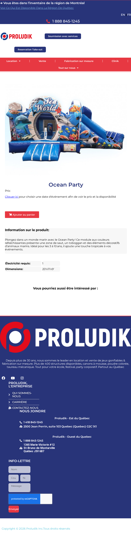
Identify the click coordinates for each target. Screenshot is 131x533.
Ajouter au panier (23, 214)
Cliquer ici (12, 196)
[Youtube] (12, 378)
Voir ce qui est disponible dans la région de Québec (37, 8)
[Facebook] (3, 378)
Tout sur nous (66, 67)
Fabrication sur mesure (78, 61)
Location (11, 61)
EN (123, 14)
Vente (42, 61)
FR (129, 14)
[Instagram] (22, 378)
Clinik (115, 61)
